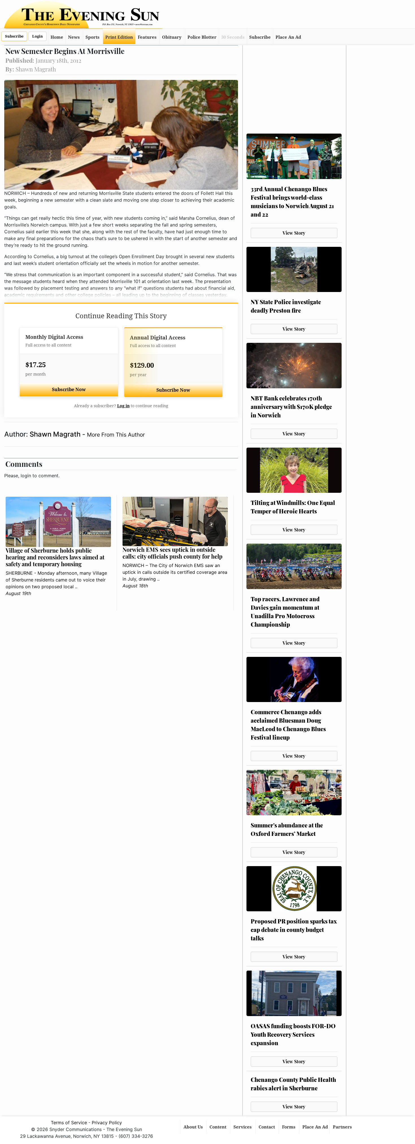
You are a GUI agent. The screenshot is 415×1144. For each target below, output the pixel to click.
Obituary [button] (172, 37)
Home (57, 37)
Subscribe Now (69, 389)
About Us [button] (194, 1127)
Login (37, 36)
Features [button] (147, 37)
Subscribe (14, 36)
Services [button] (243, 1127)
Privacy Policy (107, 1122)
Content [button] (218, 1127)
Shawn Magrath (56, 434)
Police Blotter (202, 37)
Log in (123, 406)
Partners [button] (343, 1127)
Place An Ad (288, 37)
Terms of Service (69, 1122)
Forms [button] (289, 1127)
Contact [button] (267, 1127)
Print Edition (119, 37)
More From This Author (116, 434)
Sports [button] (92, 37)
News (74, 37)
